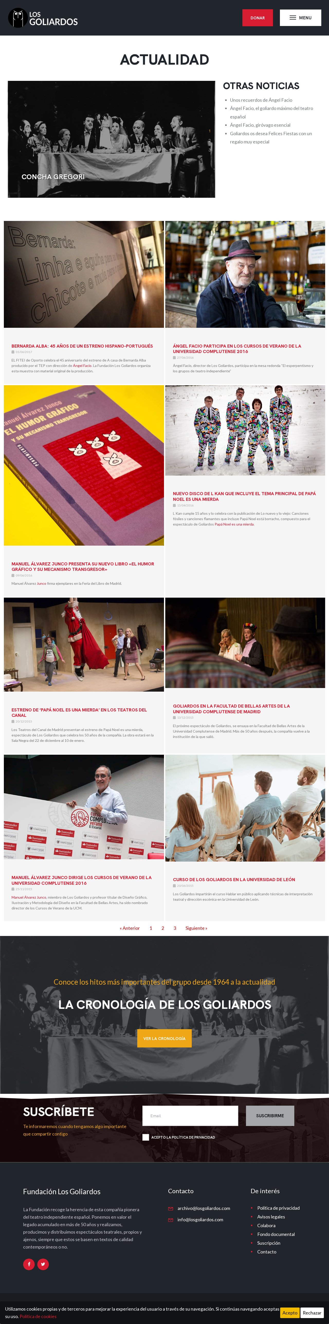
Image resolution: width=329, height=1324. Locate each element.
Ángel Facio (82, 365)
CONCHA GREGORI (53, 177)
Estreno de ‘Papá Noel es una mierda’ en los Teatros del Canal (79, 712)
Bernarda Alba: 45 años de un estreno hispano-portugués (82, 346)
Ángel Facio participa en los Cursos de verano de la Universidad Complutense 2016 (237, 348)
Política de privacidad (278, 1208)
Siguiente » (196, 928)
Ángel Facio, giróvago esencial (260, 125)
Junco (41, 583)
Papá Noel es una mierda (234, 524)
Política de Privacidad (193, 1137)
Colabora (266, 1225)
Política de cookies (38, 1316)
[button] (209, 130)
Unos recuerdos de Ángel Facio (261, 100)
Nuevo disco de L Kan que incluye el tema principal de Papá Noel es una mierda (244, 496)
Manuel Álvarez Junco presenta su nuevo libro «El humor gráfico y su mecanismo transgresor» (83, 566)
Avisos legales (271, 1216)
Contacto (266, 1251)
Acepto (289, 1313)
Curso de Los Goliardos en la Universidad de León (234, 879)
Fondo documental (276, 1234)
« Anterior (130, 928)
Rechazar (312, 1313)
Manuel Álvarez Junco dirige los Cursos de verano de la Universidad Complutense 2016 (82, 880)
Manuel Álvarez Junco (29, 897)
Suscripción (268, 1243)
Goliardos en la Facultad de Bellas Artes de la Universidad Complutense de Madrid (231, 708)
